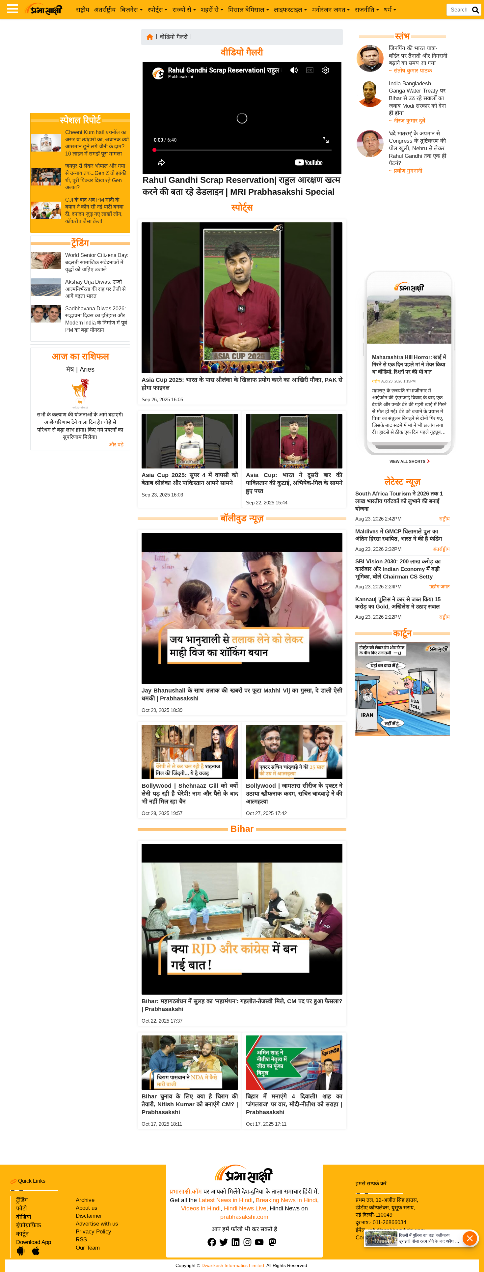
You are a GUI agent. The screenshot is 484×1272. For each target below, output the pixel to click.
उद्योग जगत (439, 586)
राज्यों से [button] (182, 9)
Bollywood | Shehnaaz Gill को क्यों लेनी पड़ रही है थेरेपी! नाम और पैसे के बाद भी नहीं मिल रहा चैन (190, 793)
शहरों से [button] (210, 9)
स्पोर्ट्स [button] (155, 9)
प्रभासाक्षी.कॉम (186, 1191)
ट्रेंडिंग (80, 243)
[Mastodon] (274, 1242)
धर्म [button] (387, 9)
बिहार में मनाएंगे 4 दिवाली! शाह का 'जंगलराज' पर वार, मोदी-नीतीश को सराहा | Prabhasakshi (294, 1104)
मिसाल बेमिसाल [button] (246, 9)
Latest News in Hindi (226, 1200)
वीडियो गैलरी (174, 37)
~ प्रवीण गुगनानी (405, 171)
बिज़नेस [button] (129, 9)
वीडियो (23, 1217)
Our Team (88, 1248)
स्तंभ (402, 36)
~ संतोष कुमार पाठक (410, 71)
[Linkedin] (237, 1242)
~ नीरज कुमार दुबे (407, 121)
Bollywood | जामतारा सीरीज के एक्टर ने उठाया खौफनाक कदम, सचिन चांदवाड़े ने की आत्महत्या (294, 793)
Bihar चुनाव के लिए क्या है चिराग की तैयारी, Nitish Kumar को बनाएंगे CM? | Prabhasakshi (190, 1104)
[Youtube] (261, 1242)
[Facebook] (213, 1242)
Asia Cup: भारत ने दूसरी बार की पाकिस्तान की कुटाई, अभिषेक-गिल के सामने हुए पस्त (294, 483)
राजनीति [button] (364, 9)
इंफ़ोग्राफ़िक (28, 1225)
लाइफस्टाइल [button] (288, 9)
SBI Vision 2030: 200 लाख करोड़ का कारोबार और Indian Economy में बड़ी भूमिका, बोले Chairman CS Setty (398, 568)
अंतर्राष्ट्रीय (105, 9)
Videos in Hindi (201, 1208)
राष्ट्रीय (82, 9)
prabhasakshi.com (244, 1217)
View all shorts (408, 461)
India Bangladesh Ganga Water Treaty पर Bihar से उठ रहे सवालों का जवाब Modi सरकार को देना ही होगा (417, 98)
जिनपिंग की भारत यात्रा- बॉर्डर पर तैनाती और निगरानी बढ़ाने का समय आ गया (418, 55)
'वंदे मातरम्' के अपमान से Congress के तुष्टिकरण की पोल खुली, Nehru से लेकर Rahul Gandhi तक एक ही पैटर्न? (417, 148)
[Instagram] (249, 1242)
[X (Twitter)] (225, 1242)
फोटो (21, 1208)
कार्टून (22, 1233)
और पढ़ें (116, 444)
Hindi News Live (245, 1208)
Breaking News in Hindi (286, 1200)
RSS (81, 1239)
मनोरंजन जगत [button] (328, 9)
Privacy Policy (93, 1232)
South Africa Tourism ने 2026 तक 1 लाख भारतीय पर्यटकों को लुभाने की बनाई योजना (399, 501)
